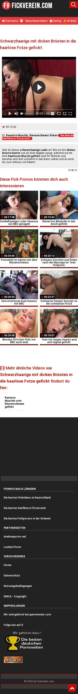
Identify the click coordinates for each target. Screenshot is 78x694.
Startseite (11, 20)
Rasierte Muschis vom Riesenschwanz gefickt (14, 402)
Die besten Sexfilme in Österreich (25, 508)
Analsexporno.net (15, 536)
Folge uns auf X (13, 625)
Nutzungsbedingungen (18, 586)
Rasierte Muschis (17, 135)
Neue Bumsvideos (36, 20)
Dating (56, 20)
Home (7, 565)
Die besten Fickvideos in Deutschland (27, 497)
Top (72, 688)
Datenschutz (12, 575)
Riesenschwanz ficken (43, 135)
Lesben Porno (12, 547)
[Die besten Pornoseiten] (25, 651)
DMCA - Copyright (15, 596)
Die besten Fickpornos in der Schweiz (27, 518)
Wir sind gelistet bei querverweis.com (27, 614)
